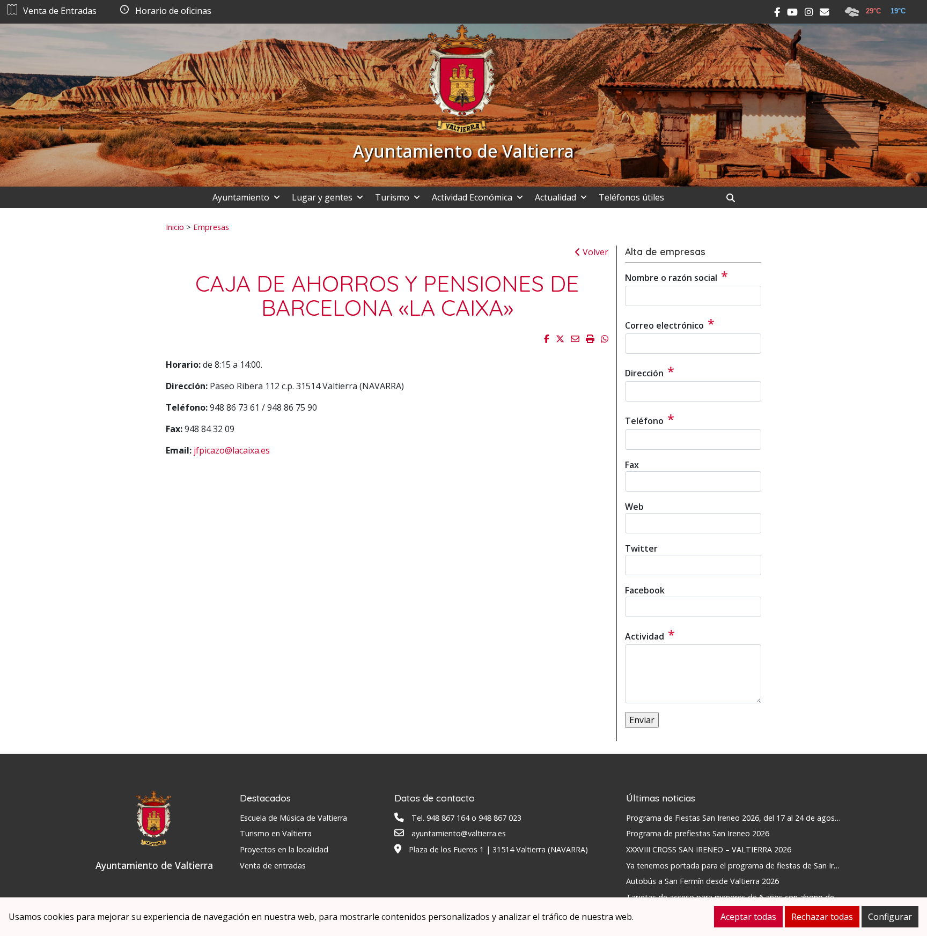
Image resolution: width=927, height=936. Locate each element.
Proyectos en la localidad (284, 849)
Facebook (645, 590)
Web (634, 506)
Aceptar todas (748, 917)
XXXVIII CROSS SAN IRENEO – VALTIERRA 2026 (708, 849)
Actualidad (555, 197)
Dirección (649, 371)
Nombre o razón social (676, 276)
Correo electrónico (670, 323)
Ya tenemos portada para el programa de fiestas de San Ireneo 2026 (748, 865)
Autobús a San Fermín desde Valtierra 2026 (702, 881)
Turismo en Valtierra (276, 833)
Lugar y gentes (322, 197)
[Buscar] (734, 198)
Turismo (392, 197)
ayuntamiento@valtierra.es (458, 833)
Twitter (641, 548)
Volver (594, 252)
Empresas (211, 226)
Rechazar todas (822, 917)
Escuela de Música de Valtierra (293, 818)
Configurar (890, 917)
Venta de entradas (273, 865)
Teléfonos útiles (631, 197)
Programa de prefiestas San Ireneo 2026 (697, 833)
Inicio (175, 226)
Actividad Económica (472, 197)
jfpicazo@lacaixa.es (232, 450)
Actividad (650, 634)
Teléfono (649, 419)
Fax (632, 465)
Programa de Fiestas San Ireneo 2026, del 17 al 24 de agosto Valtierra (750, 818)
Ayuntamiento (240, 197)
